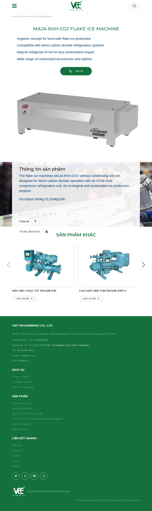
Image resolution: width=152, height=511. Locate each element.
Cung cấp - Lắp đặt (22, 382)
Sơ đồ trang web (131, 500)
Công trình (17, 450)
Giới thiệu (17, 445)
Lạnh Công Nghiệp (22, 408)
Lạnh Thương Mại (21, 403)
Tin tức (15, 461)
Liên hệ (16, 466)
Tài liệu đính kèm (29, 231)
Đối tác (15, 455)
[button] (8, 265)
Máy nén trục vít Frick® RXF (34, 290)
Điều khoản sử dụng (87, 500)
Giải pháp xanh (19, 429)
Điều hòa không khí (22, 424)
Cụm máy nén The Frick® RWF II (102, 290)
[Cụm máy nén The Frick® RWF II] (109, 265)
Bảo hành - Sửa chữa (23, 387)
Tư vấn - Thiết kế (21, 377)
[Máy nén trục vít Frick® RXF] (42, 265)
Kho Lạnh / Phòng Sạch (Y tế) (27, 413)
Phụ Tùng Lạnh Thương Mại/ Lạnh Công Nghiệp (37, 419)
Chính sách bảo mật (110, 500)
